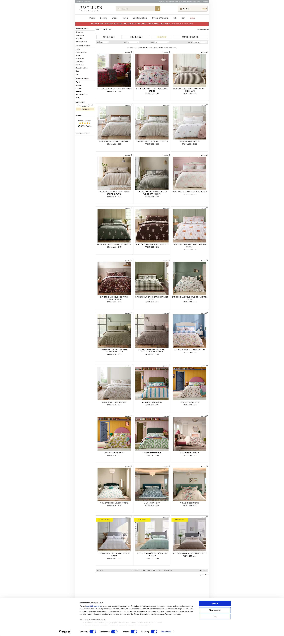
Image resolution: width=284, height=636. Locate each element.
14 (152, 47)
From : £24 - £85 (152, 505)
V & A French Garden (189, 452)
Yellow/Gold (80, 58)
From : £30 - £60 (189, 93)
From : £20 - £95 (152, 405)
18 (159, 47)
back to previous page (203, 29)
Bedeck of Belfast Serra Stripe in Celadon (152, 554)
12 (149, 47)
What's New (178, 1)
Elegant (78, 88)
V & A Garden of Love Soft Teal (114, 503)
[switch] (114, 631)
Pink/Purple (80, 65)
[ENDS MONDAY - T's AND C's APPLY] (182, 24)
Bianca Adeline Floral (189, 141)
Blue (77, 71)
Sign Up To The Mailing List (166, 1)
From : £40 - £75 (114, 405)
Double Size (80, 35)
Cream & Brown (81, 52)
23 (167, 47)
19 (161, 47)
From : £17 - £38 (189, 194)
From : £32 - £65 (114, 144)
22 (166, 47)
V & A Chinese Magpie (189, 503)
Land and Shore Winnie (151, 402)
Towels (125, 18)
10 (146, 47)
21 (164, 47)
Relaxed (79, 91)
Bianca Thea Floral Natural (114, 402)
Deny (215, 616)
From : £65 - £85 (189, 556)
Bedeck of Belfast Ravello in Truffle (189, 553)
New (183, 18)
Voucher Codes (196, 1)
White (78, 49)
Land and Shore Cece (151, 452)
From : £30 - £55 (152, 302)
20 (162, 47)
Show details (166, 632)
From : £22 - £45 (152, 93)
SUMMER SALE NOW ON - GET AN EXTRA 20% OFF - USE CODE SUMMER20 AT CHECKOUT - (131, 24)
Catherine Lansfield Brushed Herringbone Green (114, 350)
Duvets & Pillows (140, 18)
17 (157, 47)
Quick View (128, 52)
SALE (192, 18)
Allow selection (215, 610)
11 (147, 47)
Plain (77, 97)
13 (151, 47)
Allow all (215, 603)
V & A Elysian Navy (152, 503)
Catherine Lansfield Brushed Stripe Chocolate (189, 90)
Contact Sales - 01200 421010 (83, 1)
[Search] (157, 8)
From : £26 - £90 (114, 196)
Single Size (80, 32)
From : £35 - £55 (152, 196)
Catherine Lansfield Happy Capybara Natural (189, 245)
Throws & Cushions (160, 18)
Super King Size (81, 41)
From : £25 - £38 (152, 247)
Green (78, 55)
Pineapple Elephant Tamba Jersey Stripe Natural (114, 193)
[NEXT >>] (173, 47)
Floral (78, 82)
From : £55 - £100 (189, 144)
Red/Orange (80, 62)
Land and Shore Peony (114, 452)
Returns (189, 1)
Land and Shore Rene (189, 402)
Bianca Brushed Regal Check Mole (114, 141)
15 (154, 47)
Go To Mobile (204, 1)
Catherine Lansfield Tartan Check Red (114, 89)
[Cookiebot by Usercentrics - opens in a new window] (65, 631)
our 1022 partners (93, 606)
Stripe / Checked (81, 94)
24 (169, 47)
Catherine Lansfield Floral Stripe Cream (151, 90)
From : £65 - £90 (114, 558)
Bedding (103, 18)
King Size (79, 38)
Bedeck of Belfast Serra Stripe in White (114, 554)
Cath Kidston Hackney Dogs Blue (190, 349)
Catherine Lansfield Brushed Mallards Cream (189, 298)
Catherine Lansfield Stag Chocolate (152, 244)
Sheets (114, 18)
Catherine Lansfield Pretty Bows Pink (189, 192)
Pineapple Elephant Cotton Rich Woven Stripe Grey (152, 193)
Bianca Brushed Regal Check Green (152, 141)
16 (156, 47)
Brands (92, 18)
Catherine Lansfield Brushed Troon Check (151, 298)
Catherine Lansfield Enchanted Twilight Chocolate (114, 298)
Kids (175, 18)
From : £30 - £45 (189, 352)
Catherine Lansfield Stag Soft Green (114, 244)
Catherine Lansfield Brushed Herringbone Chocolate (152, 350)
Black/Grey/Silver (82, 68)
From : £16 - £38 (114, 91)
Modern (78, 85)
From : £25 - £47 (114, 247)
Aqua (77, 74)
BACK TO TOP (203, 570)
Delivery (184, 1)
